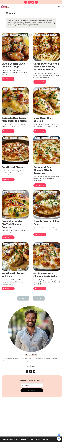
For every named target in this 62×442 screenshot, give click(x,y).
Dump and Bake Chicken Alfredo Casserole (42, 170)
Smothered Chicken (13, 167)
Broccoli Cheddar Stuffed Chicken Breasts (12, 224)
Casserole (14, 34)
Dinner (53, 34)
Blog (5, 34)
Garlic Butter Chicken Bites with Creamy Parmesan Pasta (46, 66)
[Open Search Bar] (51, 6)
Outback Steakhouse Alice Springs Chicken (14, 119)
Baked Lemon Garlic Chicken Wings (14, 65)
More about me (31, 366)
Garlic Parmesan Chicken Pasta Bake (45, 275)
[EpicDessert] (5, 6)
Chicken (23, 34)
